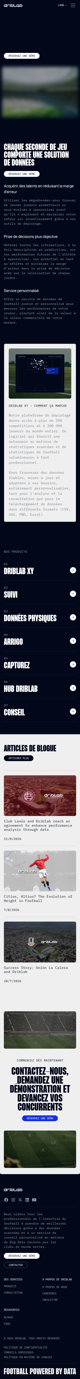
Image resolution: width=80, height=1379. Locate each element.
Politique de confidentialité (25, 1347)
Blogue (8, 1317)
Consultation (13, 1292)
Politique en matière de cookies (28, 1357)
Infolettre (50, 1300)
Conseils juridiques (18, 1352)
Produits (10, 1286)
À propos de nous (54, 1287)
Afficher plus (19, 758)
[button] (62, 5)
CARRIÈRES (49, 1293)
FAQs (7, 1323)
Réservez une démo (22, 56)
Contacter (16, 1265)
